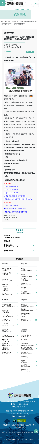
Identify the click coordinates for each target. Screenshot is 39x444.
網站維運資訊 (20, 427)
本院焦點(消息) (7, 273)
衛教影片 (28, 320)
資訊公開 (7, 344)
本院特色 (5, 289)
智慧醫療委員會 (26, 335)
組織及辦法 (27, 344)
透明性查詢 (26, 370)
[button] (8, 52)
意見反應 (8, 335)
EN (36, 3)
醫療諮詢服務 (13, 246)
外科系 (26, 275)
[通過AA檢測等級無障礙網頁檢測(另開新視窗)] (21, 420)
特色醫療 (26, 292)
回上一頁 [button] (29, 51)
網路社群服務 (6, 353)
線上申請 (25, 365)
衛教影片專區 (8, 250)
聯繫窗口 (25, 357)
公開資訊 (6, 320)
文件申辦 (7, 315)
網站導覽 (19, 259)
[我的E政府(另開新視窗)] (14, 420)
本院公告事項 (6, 269)
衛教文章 (15, 21)
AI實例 (24, 361)
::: (3, 225)
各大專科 (25, 279)
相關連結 (5, 348)
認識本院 (5, 285)
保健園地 (7, 21)
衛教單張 (12, 236)
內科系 (26, 270)
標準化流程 (26, 353)
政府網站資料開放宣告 (19, 425)
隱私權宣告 (7, 425)
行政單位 (7, 294)
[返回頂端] (36, 431)
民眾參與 (6, 340)
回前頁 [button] (6, 220)
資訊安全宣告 (31, 425)
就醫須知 (5, 311)
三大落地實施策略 (27, 348)
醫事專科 (25, 288)
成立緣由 (24, 340)
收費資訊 (8, 324)
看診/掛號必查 (8, 306)
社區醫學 (26, 284)
